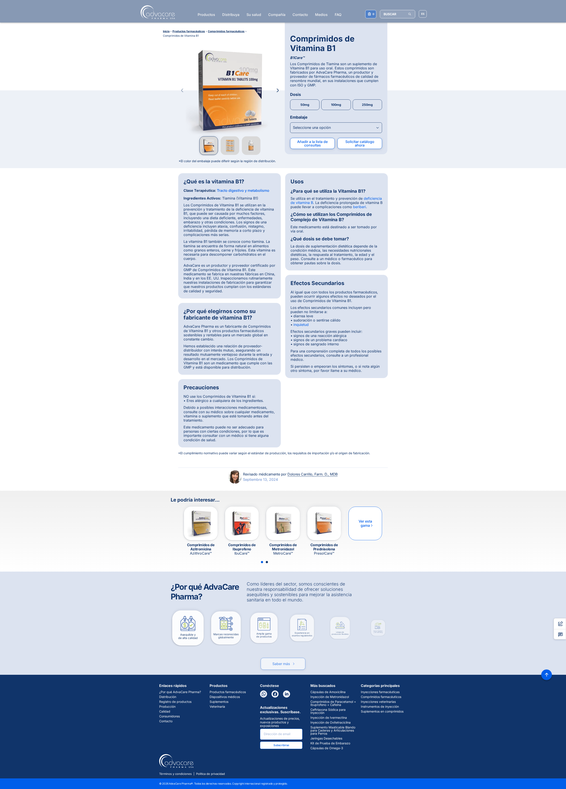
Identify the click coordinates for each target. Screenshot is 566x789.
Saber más (283, 659)
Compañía (276, 14)
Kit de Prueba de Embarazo (330, 743)
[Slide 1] (262, 562)
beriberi (359, 207)
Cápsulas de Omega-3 (326, 748)
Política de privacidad (210, 774)
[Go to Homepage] (156, 12)
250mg (367, 104)
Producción (167, 706)
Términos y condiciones (175, 774)
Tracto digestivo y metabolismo (243, 190)
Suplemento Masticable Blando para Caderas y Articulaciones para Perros (332, 730)
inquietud (301, 324)
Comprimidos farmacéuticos (381, 696)
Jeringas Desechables (326, 738)
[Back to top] (546, 674)
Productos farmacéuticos (228, 692)
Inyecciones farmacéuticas (380, 692)
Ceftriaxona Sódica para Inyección (328, 711)
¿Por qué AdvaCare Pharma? (180, 692)
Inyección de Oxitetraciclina (330, 722)
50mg (304, 104)
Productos (206, 14)
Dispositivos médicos (225, 696)
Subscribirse (281, 745)
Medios (321, 14)
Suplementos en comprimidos (382, 711)
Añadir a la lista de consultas (312, 143)
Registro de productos (175, 701)
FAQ (338, 14)
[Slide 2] (266, 562)
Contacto (300, 14)
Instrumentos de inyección (380, 706)
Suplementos (219, 701)
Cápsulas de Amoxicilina (328, 692)
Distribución (167, 696)
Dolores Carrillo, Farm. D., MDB (312, 474)
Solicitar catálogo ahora (359, 143)
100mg (336, 104)
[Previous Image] (182, 90)
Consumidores (169, 716)
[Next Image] (277, 90)
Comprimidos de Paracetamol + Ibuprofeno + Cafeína (333, 703)
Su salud (254, 14)
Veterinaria (217, 706)
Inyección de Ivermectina (328, 717)
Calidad (164, 711)
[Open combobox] (336, 128)
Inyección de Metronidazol (329, 696)
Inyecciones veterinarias (378, 701)
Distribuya (230, 14)
